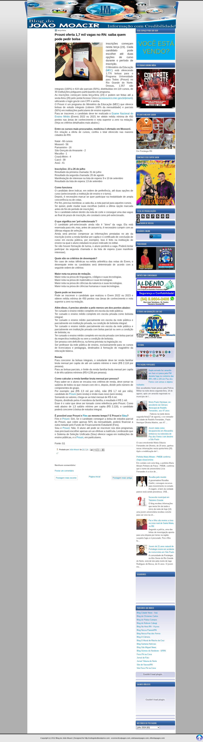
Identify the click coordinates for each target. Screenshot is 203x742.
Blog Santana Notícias (146, 644)
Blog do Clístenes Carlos (147, 616)
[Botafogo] (157, 353)
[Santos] (157, 356)
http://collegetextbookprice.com (97, 738)
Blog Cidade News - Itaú (147, 613)
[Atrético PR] (147, 353)
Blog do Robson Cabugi (147, 623)
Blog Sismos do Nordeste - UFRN (151, 651)
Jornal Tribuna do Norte (147, 661)
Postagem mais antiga (122, 478)
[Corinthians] (163, 353)
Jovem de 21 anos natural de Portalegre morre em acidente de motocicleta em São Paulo (161, 549)
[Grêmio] (147, 356)
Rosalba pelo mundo (157, 477)
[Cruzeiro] (169, 353)
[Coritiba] (166, 353)
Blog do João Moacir (64, 738)
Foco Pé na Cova (144, 654)
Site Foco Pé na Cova (146, 668)
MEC (109, 70)
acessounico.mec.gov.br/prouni (115, 98)
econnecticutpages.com (120, 738)
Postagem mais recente (66, 478)
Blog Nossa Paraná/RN (147, 630)
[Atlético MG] (144, 353)
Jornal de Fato (143, 658)
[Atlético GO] (141, 353)
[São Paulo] (160, 356)
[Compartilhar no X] (100, 449)
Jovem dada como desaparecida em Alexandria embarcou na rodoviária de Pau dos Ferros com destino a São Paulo (161, 434)
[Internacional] (150, 356)
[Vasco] (163, 356)
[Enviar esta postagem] (91, 449)
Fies (85, 415)
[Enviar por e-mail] (94, 449)
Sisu (124, 415)
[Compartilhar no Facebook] (103, 449)
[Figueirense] (138, 356)
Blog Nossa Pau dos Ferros (148, 633)
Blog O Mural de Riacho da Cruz (151, 640)
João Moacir (74, 449)
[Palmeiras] (154, 356)
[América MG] (138, 353)
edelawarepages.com (140, 738)
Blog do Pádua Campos (147, 620)
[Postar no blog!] (97, 449)
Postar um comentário (64, 471)
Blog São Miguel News (146, 647)
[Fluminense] (144, 356)
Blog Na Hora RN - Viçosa (148, 626)
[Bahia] (153, 353)
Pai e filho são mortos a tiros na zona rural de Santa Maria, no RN (161, 523)
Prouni (73, 394)
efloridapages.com (157, 738)
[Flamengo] (141, 356)
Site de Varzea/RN (145, 665)
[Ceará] (160, 353)
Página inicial (94, 477)
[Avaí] (150, 353)
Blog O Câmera (143, 637)
